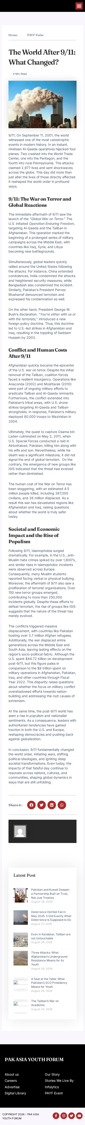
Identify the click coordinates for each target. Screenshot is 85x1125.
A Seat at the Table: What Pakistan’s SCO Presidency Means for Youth (49, 983)
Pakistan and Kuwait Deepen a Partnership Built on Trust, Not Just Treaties (50, 893)
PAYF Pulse (35, 35)
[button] (79, 5)
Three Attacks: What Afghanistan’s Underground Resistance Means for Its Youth (49, 958)
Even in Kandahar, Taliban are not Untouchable (51, 936)
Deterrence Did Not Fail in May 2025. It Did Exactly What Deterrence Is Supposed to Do (51, 916)
